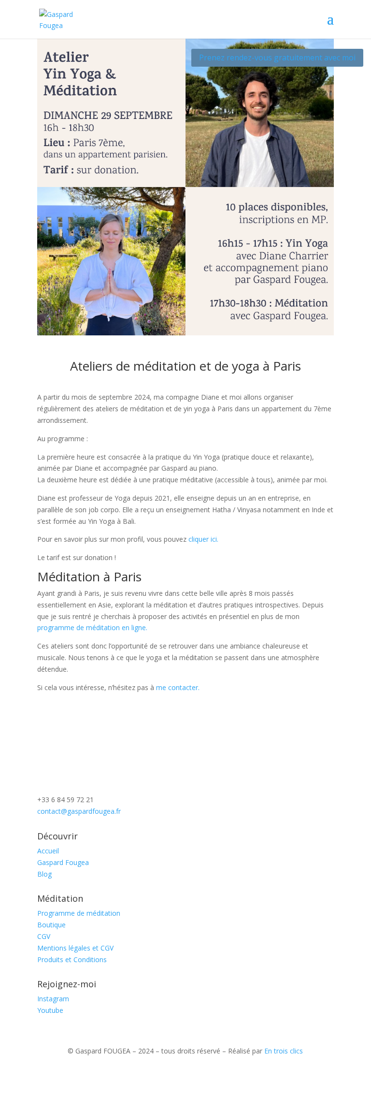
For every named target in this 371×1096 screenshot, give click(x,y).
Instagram (53, 998)
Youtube (50, 1010)
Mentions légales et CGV (75, 947)
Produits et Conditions (72, 959)
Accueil (48, 850)
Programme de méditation (78, 913)
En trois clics (283, 1050)
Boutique (51, 924)
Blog (44, 874)
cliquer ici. (202, 539)
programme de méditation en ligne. (92, 627)
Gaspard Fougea (63, 862)
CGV (43, 936)
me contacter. (178, 687)
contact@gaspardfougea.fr (79, 811)
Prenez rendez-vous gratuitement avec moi (277, 57)
